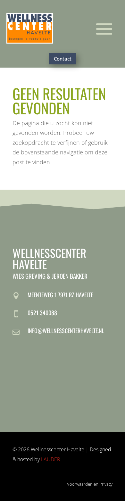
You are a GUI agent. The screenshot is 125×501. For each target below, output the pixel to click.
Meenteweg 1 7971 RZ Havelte (60, 295)
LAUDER (50, 459)
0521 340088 (42, 312)
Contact (62, 58)
